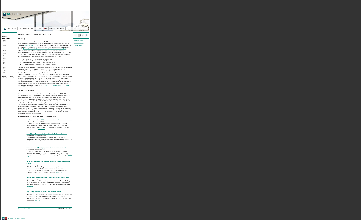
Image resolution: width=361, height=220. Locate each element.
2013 (4, 62)
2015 (4, 58)
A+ (75, 35)
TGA (20, 28)
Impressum (21, 208)
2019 (4, 52)
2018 (4, 53)
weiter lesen (41, 129)
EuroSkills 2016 (28, 45)
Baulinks (23, 218)
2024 (4, 43)
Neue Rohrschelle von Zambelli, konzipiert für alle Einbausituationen (47, 134)
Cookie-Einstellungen (78, 45)
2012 (4, 63)
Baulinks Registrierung (79, 42)
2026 (4, 40)
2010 (4, 67)
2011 (4, 65)
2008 (4, 70)
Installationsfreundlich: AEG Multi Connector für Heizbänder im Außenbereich (49, 120)
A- (82, 35)
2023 (4, 45)
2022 (4, 47)
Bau (9, 28)
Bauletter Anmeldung (78, 40)
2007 (4, 72)
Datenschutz (27, 208)
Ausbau (14, 28)
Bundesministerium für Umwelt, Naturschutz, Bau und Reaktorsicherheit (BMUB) (45, 49)
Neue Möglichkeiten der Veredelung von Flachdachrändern (44, 191)
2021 (4, 48)
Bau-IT (33, 28)
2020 (4, 50)
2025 (4, 41)
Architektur (26, 28)
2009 (4, 68)
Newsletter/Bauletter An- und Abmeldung (9, 35)
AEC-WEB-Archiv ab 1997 (8, 77)
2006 (4, 74)
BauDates (52, 28)
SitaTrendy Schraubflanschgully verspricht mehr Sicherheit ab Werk (46, 147)
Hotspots (39, 28)
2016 (4, 57)
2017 (4, 55)
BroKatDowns (60, 28)
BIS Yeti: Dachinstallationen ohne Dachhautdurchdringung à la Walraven (48, 177)
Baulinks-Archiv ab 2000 (7, 76)
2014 (4, 60)
